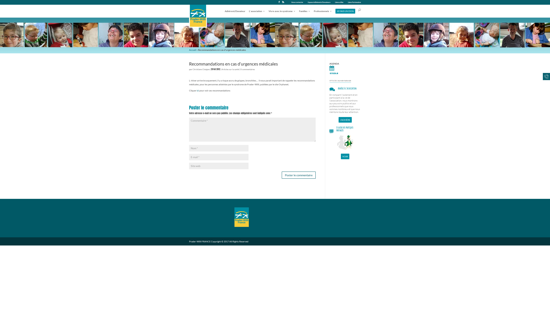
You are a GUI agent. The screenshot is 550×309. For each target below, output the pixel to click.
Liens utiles (339, 2)
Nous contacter (297, 2)
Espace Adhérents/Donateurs (319, 2)
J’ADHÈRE (345, 119)
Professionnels (321, 11)
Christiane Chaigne (201, 69)
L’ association (255, 11)
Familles (303, 11)
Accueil (192, 49)
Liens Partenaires (354, 2)
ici (198, 90)
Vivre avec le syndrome (281, 11)
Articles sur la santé (230, 69)
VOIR (345, 156)
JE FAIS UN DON (345, 11)
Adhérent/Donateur (235, 11)
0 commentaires (247, 69)
